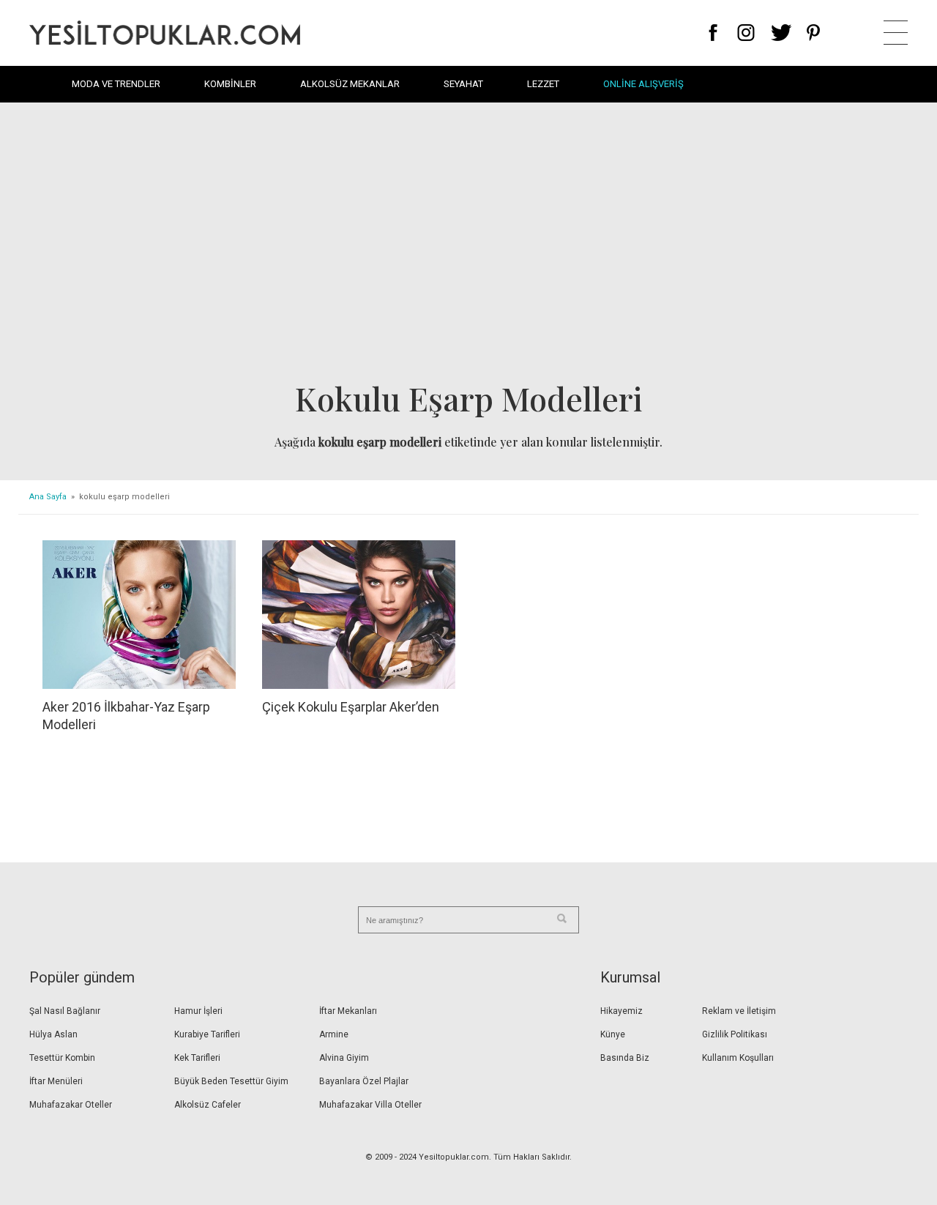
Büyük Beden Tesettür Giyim (231, 1081)
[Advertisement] (468, 245)
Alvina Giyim (344, 1058)
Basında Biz (624, 1058)
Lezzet (543, 83)
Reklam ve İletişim (739, 1011)
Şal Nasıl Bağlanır (64, 1011)
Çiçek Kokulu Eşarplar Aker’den (350, 707)
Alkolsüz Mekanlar (350, 83)
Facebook (713, 32)
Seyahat (463, 83)
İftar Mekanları (348, 1011)
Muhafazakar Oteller (70, 1105)
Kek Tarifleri (197, 1058)
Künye (612, 1034)
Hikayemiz (621, 1011)
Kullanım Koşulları (738, 1058)
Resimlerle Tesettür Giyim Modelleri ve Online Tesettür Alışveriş (164, 32)
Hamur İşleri (198, 1011)
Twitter (781, 32)
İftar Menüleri (56, 1081)
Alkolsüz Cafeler (207, 1105)
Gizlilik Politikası (734, 1034)
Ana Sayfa (48, 496)
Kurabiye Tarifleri (207, 1034)
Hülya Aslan (53, 1034)
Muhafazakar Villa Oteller (370, 1105)
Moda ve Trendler (116, 83)
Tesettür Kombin (62, 1058)
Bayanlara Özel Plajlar (363, 1081)
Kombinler (230, 83)
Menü (896, 32)
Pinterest (813, 32)
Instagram (745, 32)
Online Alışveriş (643, 83)
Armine (333, 1034)
